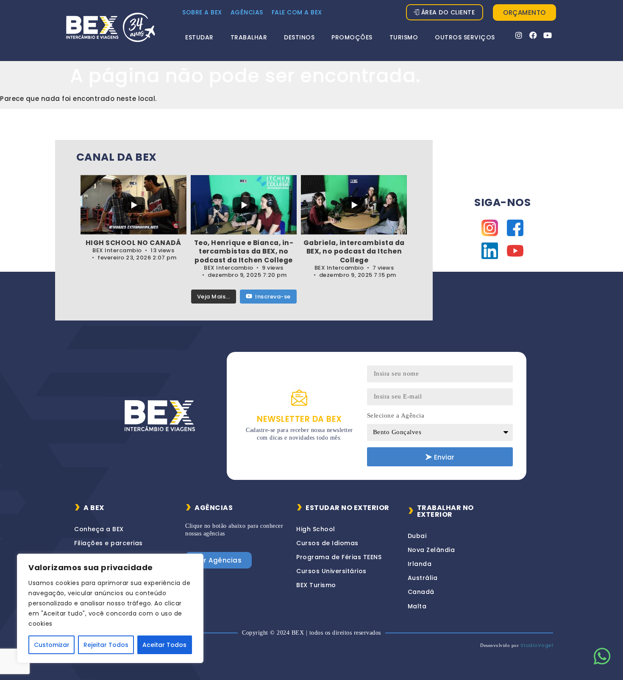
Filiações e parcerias (108, 543)
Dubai (417, 536)
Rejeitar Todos (105, 645)
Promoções (352, 37)
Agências (247, 12)
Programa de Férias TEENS (338, 557)
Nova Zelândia (431, 550)
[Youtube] (548, 35)
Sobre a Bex (202, 12)
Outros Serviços (465, 37)
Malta (417, 606)
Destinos (299, 37)
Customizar (52, 645)
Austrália (423, 578)
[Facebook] (533, 35)
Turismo (403, 37)
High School (315, 529)
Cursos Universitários (331, 571)
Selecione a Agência (396, 415)
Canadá (421, 592)
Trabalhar (249, 37)
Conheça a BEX (99, 529)
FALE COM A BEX (297, 12)
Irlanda (420, 564)
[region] (110, 608)
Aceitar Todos (164, 645)
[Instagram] (519, 35)
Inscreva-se (273, 297)
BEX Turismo (316, 585)
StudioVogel (536, 645)
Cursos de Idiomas (327, 543)
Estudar (199, 37)
